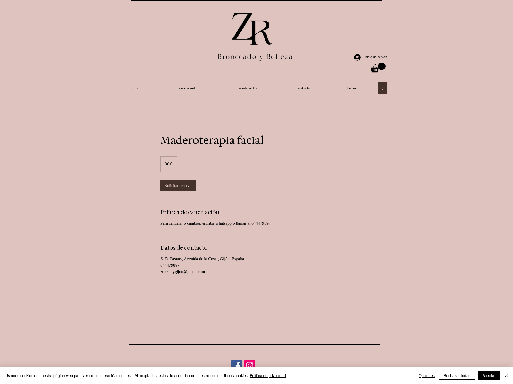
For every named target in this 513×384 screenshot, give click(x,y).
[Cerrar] (506, 375)
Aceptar (489, 375)
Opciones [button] (427, 375)
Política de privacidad (268, 375)
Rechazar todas (457, 375)
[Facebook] (236, 365)
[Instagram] (249, 365)
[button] (378, 67)
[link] (178, 185)
